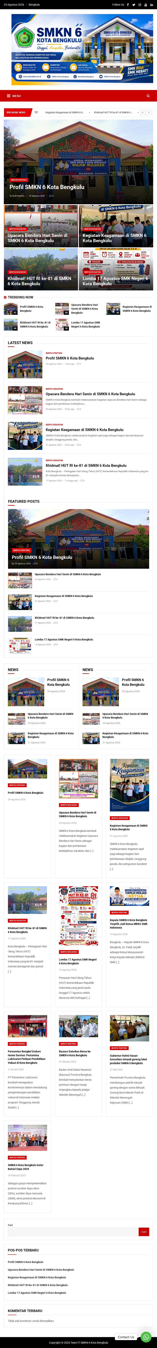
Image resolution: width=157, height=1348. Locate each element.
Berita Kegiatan (17, 229)
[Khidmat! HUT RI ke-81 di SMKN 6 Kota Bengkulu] (11, 325)
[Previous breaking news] (142, 112)
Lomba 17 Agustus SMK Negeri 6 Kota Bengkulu (114, 112)
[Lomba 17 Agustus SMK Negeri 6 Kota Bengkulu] (62, 325)
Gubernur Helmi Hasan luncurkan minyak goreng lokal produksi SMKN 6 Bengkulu (128, 1059)
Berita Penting (19, 180)
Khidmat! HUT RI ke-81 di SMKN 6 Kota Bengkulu (66, 112)
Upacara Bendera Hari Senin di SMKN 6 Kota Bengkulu (37, 238)
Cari (10, 1225)
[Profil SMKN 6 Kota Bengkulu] (78, 162)
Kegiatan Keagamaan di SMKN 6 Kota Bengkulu (84, 430)
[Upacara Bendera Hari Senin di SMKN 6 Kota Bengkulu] (62, 309)
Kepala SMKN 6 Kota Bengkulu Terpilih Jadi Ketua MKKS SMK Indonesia (128, 924)
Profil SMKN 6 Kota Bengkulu (47, 187)
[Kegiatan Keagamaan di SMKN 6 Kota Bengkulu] (113, 309)
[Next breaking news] (148, 112)
